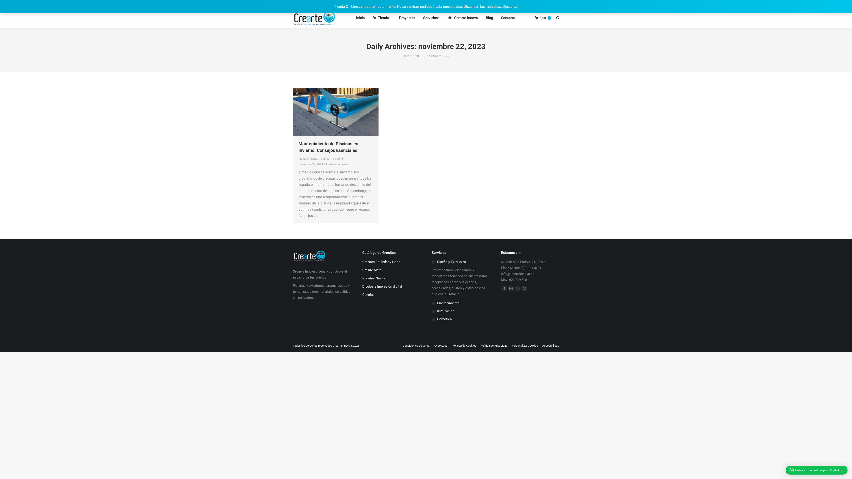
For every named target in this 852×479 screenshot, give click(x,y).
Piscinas (324, 158)
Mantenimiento (307, 158)
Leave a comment (337, 164)
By (338, 158)
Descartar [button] (510, 6)
